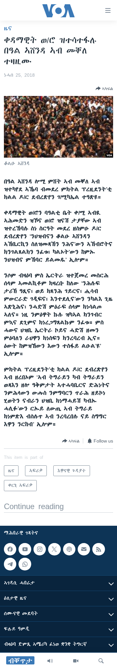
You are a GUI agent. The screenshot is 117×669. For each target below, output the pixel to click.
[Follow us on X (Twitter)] (54, 549)
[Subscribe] (84, 549)
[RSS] (98, 549)
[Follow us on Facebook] (10, 549)
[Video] (75, 661)
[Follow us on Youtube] (25, 549)
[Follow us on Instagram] (39, 549)
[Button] (104, 88)
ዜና (8, 28)
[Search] (101, 661)
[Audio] (50, 661)
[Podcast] (69, 549)
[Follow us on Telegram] (10, 564)
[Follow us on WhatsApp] (25, 564)
